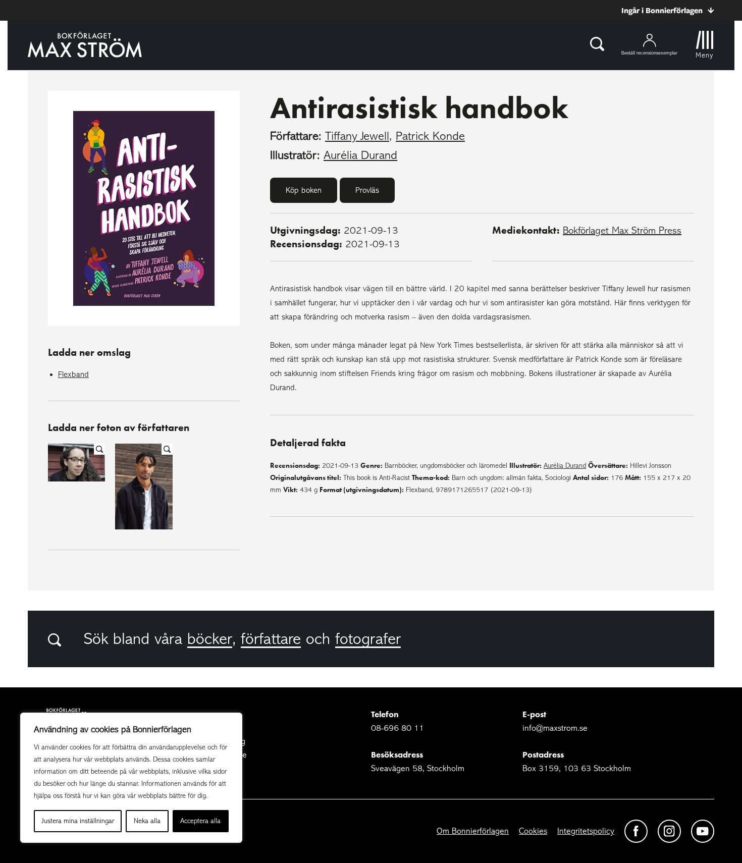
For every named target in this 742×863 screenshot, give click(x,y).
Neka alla (147, 821)
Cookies (533, 831)
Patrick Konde (430, 136)
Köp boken (304, 190)
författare (271, 639)
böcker (209, 639)
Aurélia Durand (360, 155)
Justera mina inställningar (78, 821)
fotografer (368, 639)
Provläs (367, 190)
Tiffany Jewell (357, 136)
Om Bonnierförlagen (473, 831)
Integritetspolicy (585, 831)
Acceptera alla (200, 821)
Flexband (73, 374)
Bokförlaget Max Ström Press (622, 230)
